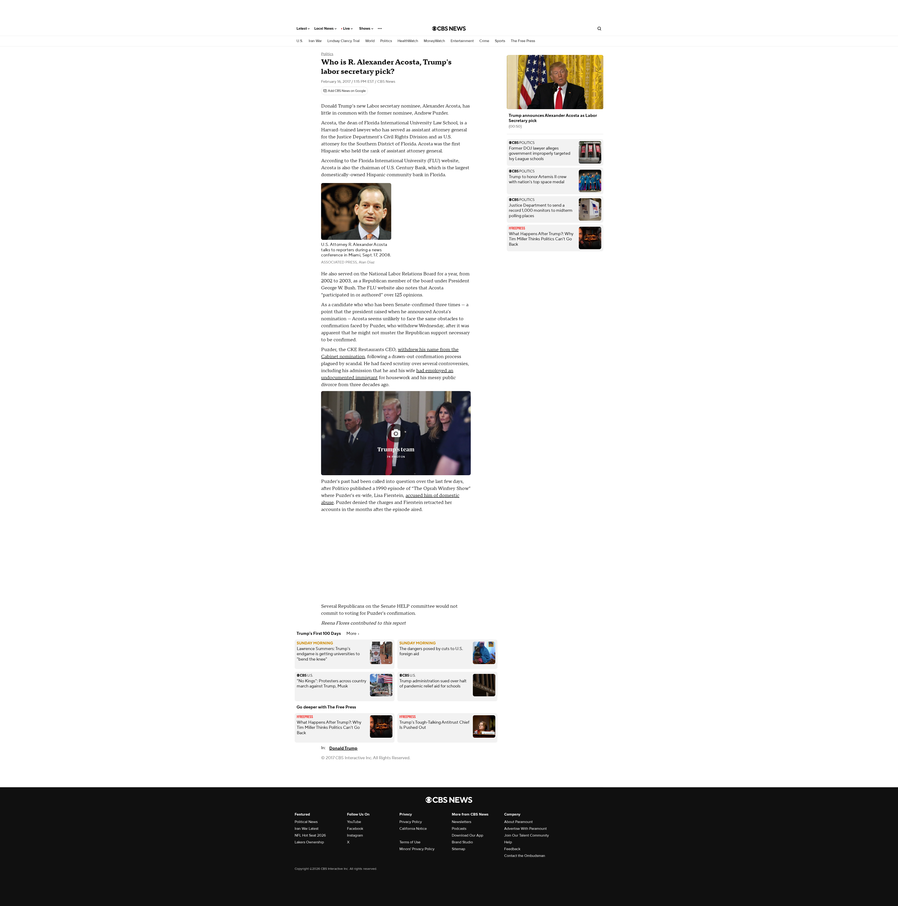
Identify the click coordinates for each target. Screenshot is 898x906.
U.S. (300, 41)
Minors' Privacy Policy (417, 849)
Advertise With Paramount (525, 828)
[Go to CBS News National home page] (449, 28)
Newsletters (461, 822)
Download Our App (467, 835)
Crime (484, 41)
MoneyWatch (434, 41)
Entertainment (462, 41)
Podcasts (459, 828)
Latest (302, 28)
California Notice (413, 828)
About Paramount (518, 822)
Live (347, 28)
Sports (500, 41)
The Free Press (523, 41)
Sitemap (458, 849)
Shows (365, 28)
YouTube (354, 822)
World (370, 41)
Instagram (355, 835)
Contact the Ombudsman (524, 856)
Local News (324, 28)
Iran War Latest (307, 828)
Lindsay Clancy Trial (343, 41)
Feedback (512, 849)
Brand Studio (462, 842)
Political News (306, 822)
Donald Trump (343, 748)
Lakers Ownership (309, 842)
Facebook (355, 828)
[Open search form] (599, 28)
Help (508, 842)
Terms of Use (409, 842)
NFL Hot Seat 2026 (310, 835)
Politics (386, 41)
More (351, 633)
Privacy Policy (410, 822)
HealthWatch (408, 41)
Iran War (315, 41)
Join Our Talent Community (526, 835)
